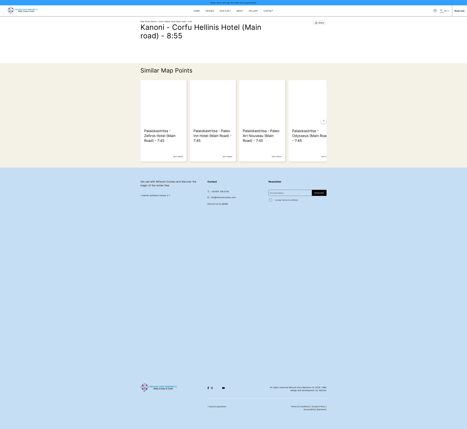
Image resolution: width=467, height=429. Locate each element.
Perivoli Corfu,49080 (217, 204)
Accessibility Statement (315, 409)
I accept (286, 200)
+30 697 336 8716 (220, 191)
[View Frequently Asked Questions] (435, 11)
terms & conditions (290, 200)
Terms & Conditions (300, 406)
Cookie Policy (318, 406)
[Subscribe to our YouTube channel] (223, 388)
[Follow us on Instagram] (212, 388)
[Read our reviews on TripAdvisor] (217, 388)
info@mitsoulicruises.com (223, 197)
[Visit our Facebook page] (208, 388)
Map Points (145, 21)
